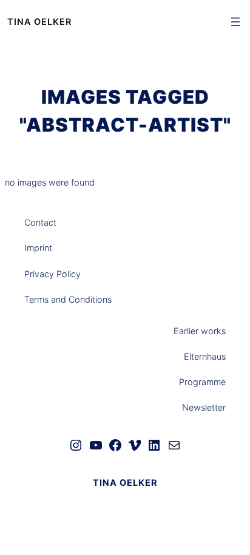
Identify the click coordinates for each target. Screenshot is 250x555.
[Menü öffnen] (235, 22)
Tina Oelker (39, 21)
